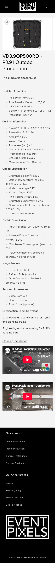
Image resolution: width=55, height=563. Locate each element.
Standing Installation (14, 341)
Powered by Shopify (37, 557)
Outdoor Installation (16, 456)
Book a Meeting (14, 505)
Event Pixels (22, 557)
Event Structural (14, 497)
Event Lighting (13, 490)
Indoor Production (15, 449)
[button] (6, 6)
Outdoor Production (16, 463)
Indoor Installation (15, 442)
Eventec (10, 483)
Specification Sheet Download (20, 311)
